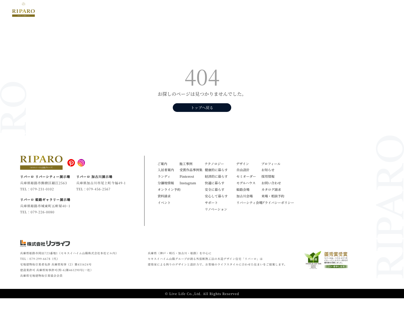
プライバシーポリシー (277, 202)
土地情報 (293, 9)
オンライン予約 (169, 189)
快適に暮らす (214, 183)
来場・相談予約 (272, 196)
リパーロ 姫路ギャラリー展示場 (45, 199)
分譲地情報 (166, 183)
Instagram (188, 183)
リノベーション (319, 9)
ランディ (164, 176)
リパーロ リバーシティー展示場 (45, 176)
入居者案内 (166, 169)
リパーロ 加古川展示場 (94, 176)
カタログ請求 (271, 189)
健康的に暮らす (216, 169)
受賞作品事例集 (191, 169)
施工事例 (174, 9)
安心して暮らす (216, 196)
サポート (211, 202)
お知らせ (346, 9)
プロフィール (271, 163)
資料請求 (164, 196)
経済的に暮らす (216, 176)
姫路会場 (242, 189)
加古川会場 (244, 196)
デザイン (194, 9)
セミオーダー (246, 176)
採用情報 (267, 176)
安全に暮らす (214, 189)
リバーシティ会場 (249, 202)
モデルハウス (268, 9)
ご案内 (162, 163)
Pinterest (187, 176)
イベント (244, 9)
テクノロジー (219, 9)
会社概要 (366, 9)
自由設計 (242, 169)
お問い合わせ (271, 183)
